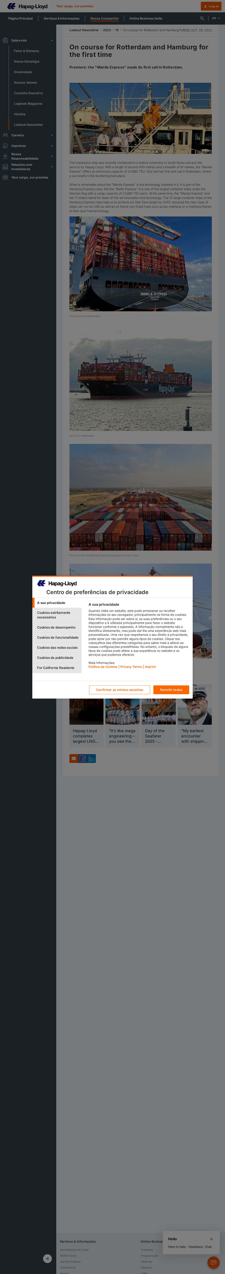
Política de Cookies (103, 667)
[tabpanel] (138, 636)
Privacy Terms (131, 667)
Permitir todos (171, 690)
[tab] (57, 603)
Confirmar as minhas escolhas (119, 690)
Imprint (150, 667)
